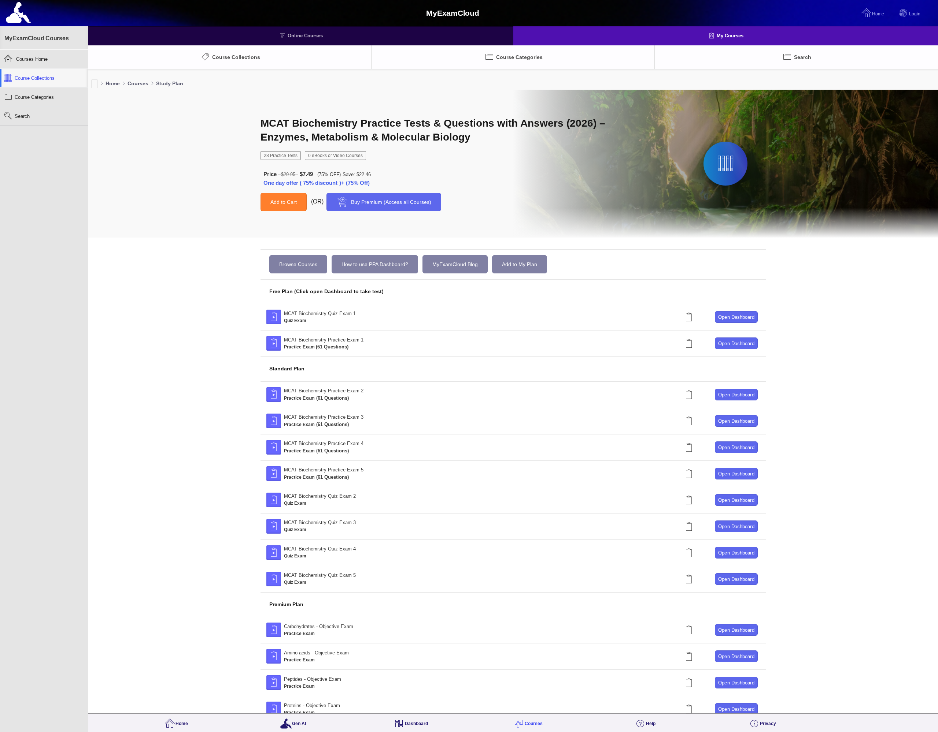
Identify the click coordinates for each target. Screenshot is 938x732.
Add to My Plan (519, 264)
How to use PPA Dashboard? (374, 264)
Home (113, 83)
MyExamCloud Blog (455, 264)
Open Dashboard (736, 317)
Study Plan (169, 83)
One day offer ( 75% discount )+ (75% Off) (316, 183)
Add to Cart (283, 202)
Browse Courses (298, 264)
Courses (138, 83)
